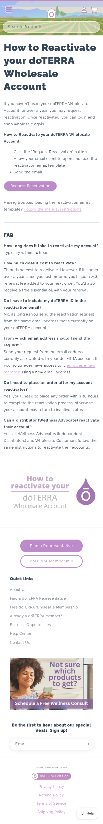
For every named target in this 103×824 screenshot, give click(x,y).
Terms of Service (51, 803)
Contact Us (20, 643)
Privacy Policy (51, 787)
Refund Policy (51, 795)
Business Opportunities (30, 625)
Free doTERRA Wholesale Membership (44, 607)
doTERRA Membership (51, 561)
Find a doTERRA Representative (38, 598)
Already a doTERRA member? (36, 616)
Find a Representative (51, 546)
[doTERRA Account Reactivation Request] (30, 192)
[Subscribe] (87, 744)
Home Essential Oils (56, 767)
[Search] (94, 26)
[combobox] (51, 27)
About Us (18, 590)
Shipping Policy (52, 812)
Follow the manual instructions (53, 209)
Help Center (21, 634)
